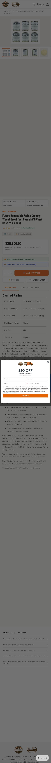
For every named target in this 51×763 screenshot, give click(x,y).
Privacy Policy (10, 392)
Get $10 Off (25, 396)
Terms (15, 392)
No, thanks (25, 399)
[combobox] (28, 383)
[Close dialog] (48, 362)
